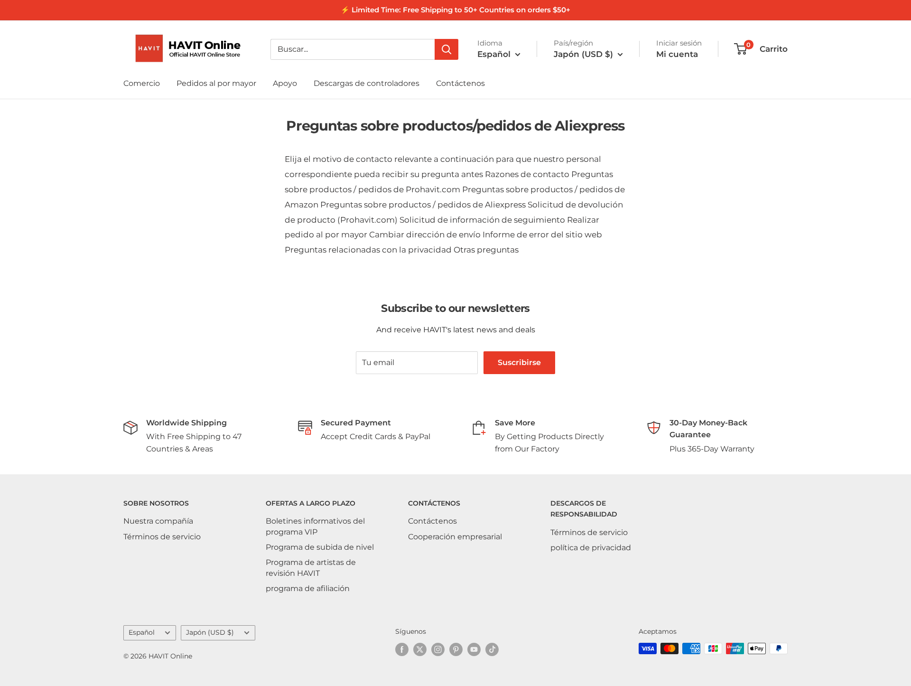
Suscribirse (519, 362)
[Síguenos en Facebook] (402, 649)
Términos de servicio (162, 536)
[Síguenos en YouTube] (474, 649)
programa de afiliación (308, 588)
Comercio (141, 83)
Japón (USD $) (210, 632)
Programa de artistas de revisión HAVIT (311, 567)
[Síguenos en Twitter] (420, 649)
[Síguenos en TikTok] (492, 649)
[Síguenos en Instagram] (438, 649)
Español (142, 632)
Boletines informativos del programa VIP (315, 526)
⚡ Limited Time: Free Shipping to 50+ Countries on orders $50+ (455, 9)
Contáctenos (460, 83)
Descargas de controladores (366, 83)
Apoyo (285, 83)
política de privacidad (590, 547)
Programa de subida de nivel (320, 547)
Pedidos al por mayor (216, 83)
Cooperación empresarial (455, 536)
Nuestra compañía (158, 521)
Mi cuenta (677, 54)
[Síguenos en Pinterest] (456, 649)
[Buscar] (446, 49)
